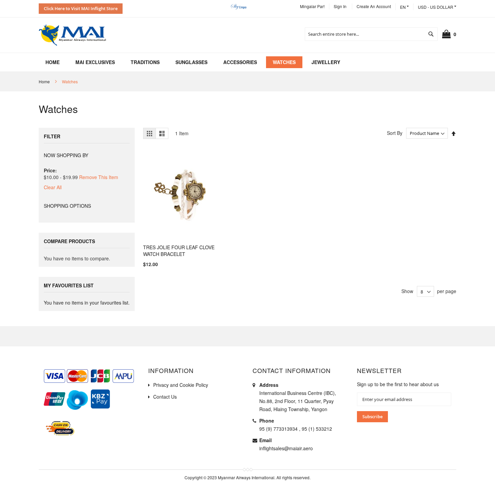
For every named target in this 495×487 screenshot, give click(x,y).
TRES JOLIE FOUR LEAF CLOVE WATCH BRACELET (178, 250)
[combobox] (371, 34)
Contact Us (165, 396)
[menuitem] (95, 62)
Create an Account (374, 6)
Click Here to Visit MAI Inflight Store (81, 8)
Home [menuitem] (52, 62)
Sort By (394, 133)
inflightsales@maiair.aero (286, 448)
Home (44, 81)
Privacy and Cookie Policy (180, 384)
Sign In (340, 6)
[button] (437, 6)
